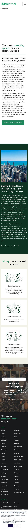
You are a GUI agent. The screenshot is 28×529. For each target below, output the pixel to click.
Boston (3, 437)
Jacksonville (5, 469)
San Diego (17, 463)
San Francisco (18, 466)
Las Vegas (4, 473)
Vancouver (17, 486)
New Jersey (17, 433)
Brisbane (3, 440)
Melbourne (4, 483)
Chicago (3, 447)
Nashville (17, 430)
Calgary (3, 443)
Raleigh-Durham (19, 456)
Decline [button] (17, 526)
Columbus (4, 450)
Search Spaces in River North (13, 123)
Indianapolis (4, 466)
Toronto (16, 483)
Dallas (3, 453)
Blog (15, 506)
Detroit (3, 460)
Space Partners (19, 509)
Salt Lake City (18, 460)
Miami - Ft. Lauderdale (4, 490)
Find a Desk (4, 503)
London (3, 476)
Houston (3, 463)
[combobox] (14, 379)
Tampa (16, 479)
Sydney (16, 476)
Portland (16, 453)
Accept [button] (10, 526)
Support (16, 503)
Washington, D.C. (19, 492)
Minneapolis (4, 494)
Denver (3, 456)
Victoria (16, 489)
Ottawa (16, 443)
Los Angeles (5, 479)
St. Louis (17, 473)
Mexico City (4, 486)
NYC (15, 437)
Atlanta (3, 430)
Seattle (16, 469)
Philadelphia (18, 447)
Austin (3, 433)
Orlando (16, 440)
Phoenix (16, 450)
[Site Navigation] (24, 4)
